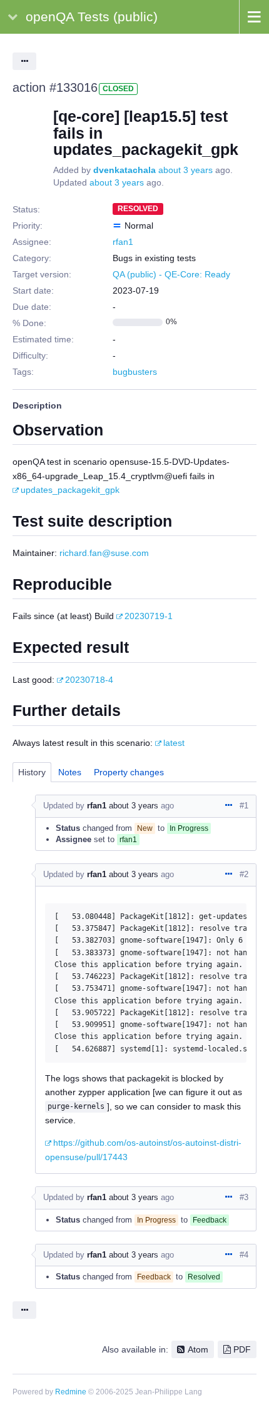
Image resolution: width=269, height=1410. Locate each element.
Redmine (70, 1392)
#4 (244, 1254)
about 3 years (185, 170)
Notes (69, 772)
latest (174, 743)
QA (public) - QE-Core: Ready (171, 274)
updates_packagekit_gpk (70, 490)
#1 (244, 805)
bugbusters (135, 372)
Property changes (129, 772)
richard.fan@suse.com (104, 553)
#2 (244, 874)
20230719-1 (148, 616)
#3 (244, 1197)
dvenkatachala (124, 170)
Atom (198, 1349)
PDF (242, 1349)
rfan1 (123, 242)
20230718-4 (89, 680)
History (32, 772)
